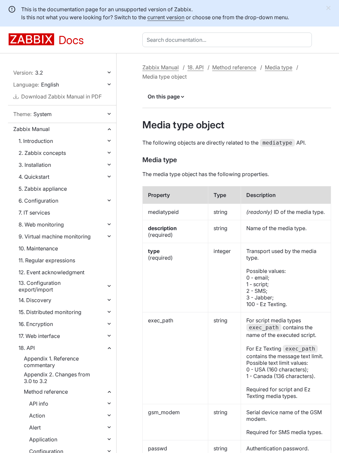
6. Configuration (38, 200)
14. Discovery (35, 300)
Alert (35, 427)
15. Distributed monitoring (50, 312)
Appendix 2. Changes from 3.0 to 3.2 (57, 377)
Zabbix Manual (31, 129)
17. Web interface (39, 336)
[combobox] (228, 39)
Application (43, 439)
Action (37, 415)
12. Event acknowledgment (51, 272)
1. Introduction (36, 141)
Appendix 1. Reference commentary (51, 361)
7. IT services (34, 212)
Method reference (46, 391)
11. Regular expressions (47, 260)
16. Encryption (36, 324)
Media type (278, 67)
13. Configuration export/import (40, 286)
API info (38, 403)
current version (165, 17)
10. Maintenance (38, 248)
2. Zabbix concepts (42, 153)
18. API (27, 348)
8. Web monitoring (41, 224)
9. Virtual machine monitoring (55, 236)
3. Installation (35, 165)
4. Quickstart (34, 176)
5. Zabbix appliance (43, 188)
